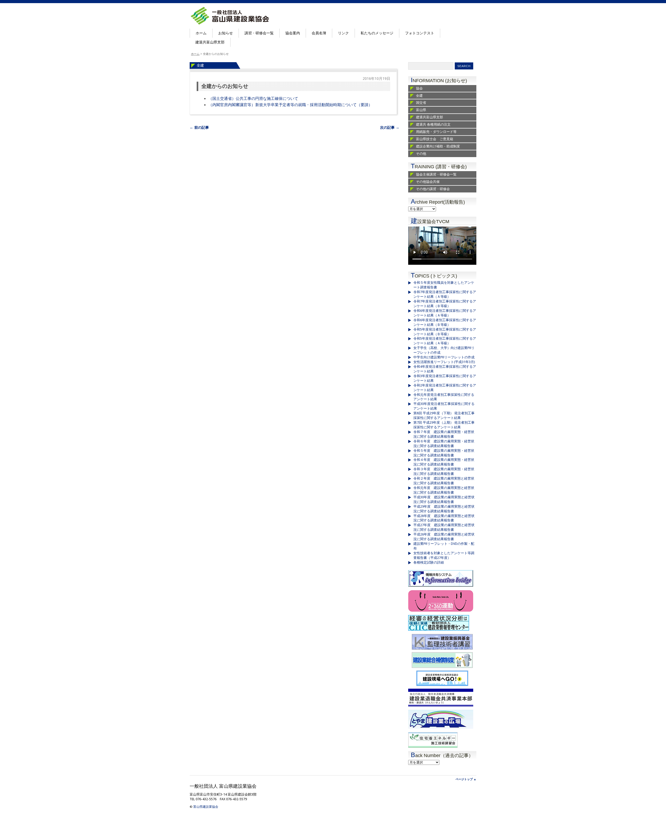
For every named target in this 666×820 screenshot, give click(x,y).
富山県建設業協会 (205, 807)
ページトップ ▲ (466, 779)
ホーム (201, 33)
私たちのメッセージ (377, 33)
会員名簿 (319, 33)
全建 (200, 65)
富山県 (421, 110)
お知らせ (225, 33)
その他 (421, 154)
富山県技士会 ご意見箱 (434, 139)
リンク (343, 33)
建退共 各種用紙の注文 (433, 124)
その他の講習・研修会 (433, 189)
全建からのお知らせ (224, 86)
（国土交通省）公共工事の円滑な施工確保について (253, 98)
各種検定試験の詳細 (428, 562)
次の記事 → (389, 127)
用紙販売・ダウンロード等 (436, 132)
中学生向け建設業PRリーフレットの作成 (444, 357)
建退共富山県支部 (210, 42)
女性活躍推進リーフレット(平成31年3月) (444, 362)
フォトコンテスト (419, 33)
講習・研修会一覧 (259, 33)
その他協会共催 (428, 182)
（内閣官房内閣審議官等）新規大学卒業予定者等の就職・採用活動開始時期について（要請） (290, 104)
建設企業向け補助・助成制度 (438, 146)
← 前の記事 (199, 127)
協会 (419, 88)
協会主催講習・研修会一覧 (436, 174)
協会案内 (292, 33)
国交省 (421, 103)
